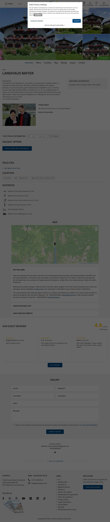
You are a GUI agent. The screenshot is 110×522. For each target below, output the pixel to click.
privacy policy (38, 15)
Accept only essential (36, 21)
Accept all (77, 21)
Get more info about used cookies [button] (54, 25)
